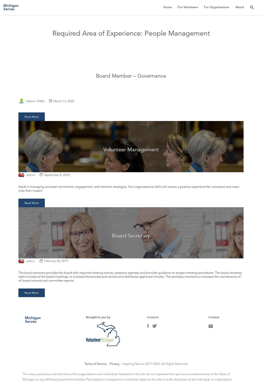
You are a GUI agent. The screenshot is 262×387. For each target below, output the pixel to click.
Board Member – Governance (131, 76)
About (239, 7)
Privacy (114, 364)
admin (30, 175)
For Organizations (216, 7)
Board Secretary (131, 236)
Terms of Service (95, 364)
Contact (211, 327)
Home (167, 7)
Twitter (154, 327)
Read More (32, 117)
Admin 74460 (35, 101)
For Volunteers (188, 7)
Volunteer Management (131, 149)
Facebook (148, 327)
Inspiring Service (134, 364)
